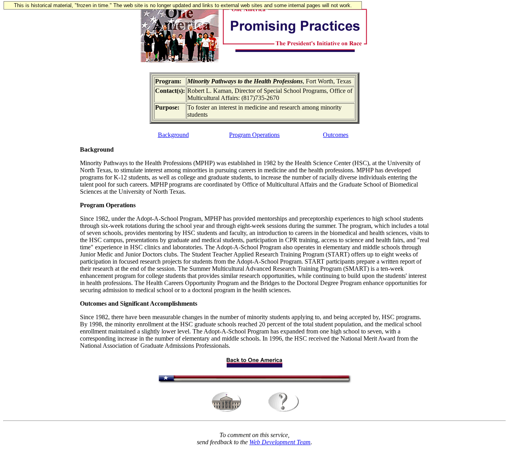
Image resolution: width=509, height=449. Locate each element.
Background (173, 134)
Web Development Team (280, 442)
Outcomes (335, 134)
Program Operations (254, 134)
